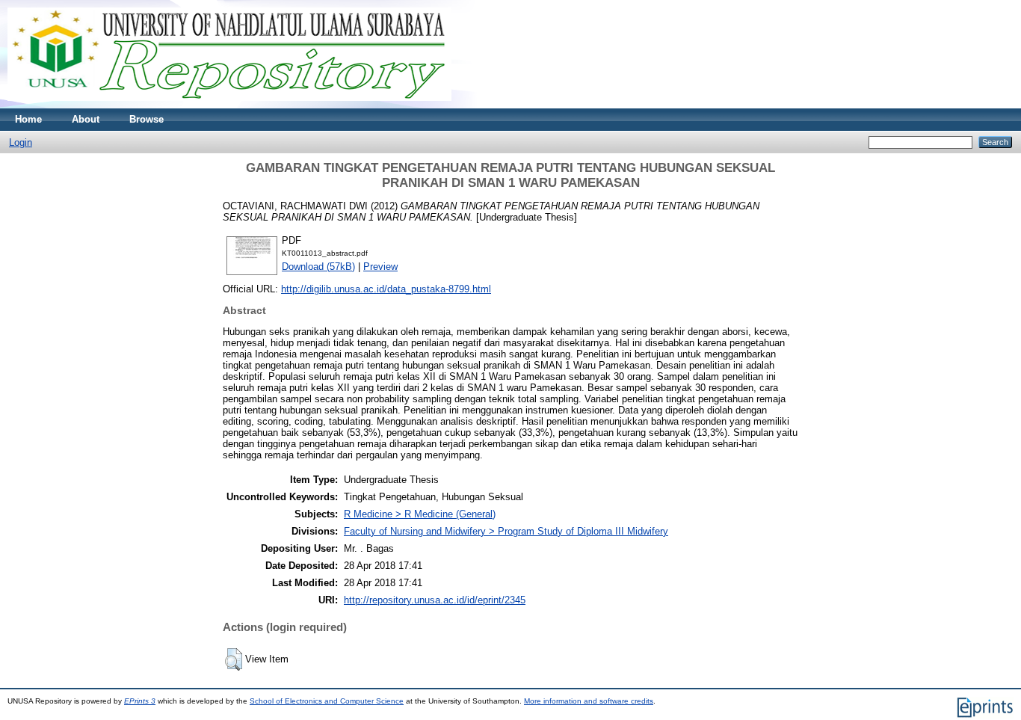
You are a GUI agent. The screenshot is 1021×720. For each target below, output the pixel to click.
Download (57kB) (318, 266)
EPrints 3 (139, 701)
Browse (146, 119)
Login (20, 142)
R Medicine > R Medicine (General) (420, 514)
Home (28, 119)
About (85, 119)
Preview (380, 266)
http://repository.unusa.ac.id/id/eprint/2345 (434, 600)
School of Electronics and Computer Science (327, 701)
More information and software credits (588, 701)
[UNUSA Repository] (229, 105)
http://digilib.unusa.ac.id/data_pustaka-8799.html (386, 289)
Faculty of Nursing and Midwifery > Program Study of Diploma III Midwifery (506, 531)
